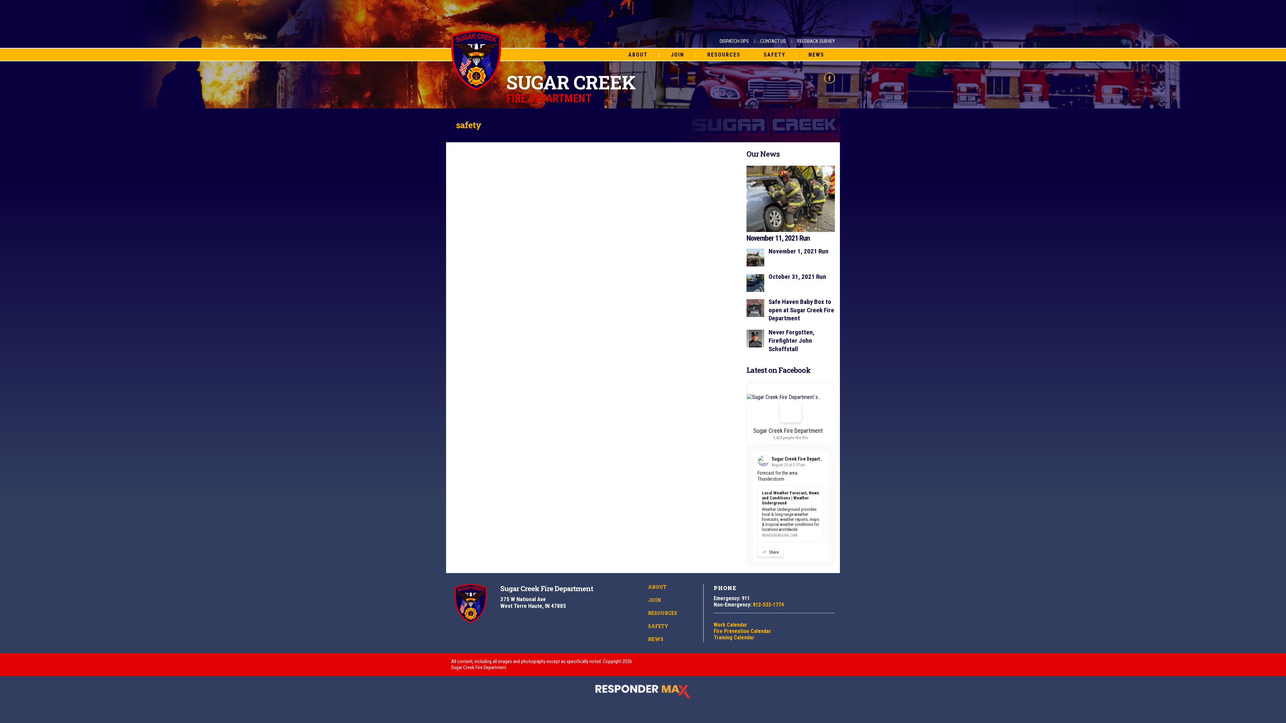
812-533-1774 (768, 604)
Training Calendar (734, 637)
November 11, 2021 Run (778, 238)
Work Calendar (730, 625)
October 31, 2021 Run (797, 276)
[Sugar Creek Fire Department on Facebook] (790, 411)
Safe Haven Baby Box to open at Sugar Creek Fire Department (801, 310)
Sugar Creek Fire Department (788, 430)
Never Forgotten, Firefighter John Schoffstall (791, 340)
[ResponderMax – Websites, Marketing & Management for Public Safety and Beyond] (643, 691)
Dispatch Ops (734, 41)
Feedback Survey (816, 41)
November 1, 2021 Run (799, 251)
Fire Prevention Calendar (742, 631)
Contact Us (773, 41)
